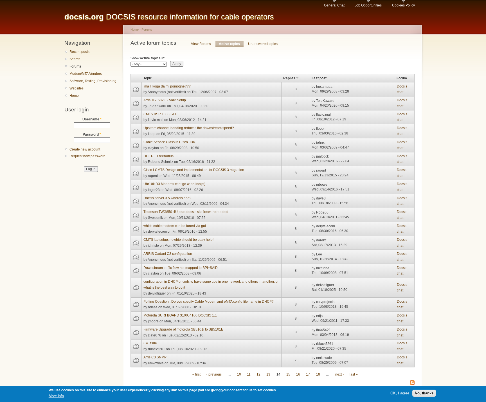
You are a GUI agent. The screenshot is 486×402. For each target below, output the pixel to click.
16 (298, 374)
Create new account (84, 149)
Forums (75, 66)
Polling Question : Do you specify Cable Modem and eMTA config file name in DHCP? (208, 302)
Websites (76, 88)
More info (56, 396)
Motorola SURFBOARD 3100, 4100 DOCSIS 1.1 (180, 315)
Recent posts (79, 52)
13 (268, 374)
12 (258, 374)
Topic (147, 78)
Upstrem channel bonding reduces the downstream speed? (188, 128)
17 (308, 374)
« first (196, 374)
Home (74, 96)
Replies (289, 78)
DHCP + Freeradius (158, 156)
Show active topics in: (147, 58)
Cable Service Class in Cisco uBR (169, 142)
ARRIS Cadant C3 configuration (167, 254)
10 (239, 374)
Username (92, 119)
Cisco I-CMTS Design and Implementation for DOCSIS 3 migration (193, 170)
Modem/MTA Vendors (85, 74)
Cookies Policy (403, 5)
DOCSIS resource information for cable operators (169, 16)
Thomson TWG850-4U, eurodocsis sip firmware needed (185, 212)
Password (92, 134)
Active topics (231, 44)
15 (288, 374)
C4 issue (150, 343)
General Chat (334, 5)
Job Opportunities (368, 5)
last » (354, 374)
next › (339, 374)
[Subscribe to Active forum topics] (412, 383)
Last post (319, 78)
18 (318, 374)
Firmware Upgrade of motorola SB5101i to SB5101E (183, 329)
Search (74, 59)
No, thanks (424, 393)
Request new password (87, 156)
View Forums (201, 44)
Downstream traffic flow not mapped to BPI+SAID (180, 268)
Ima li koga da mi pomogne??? (167, 86)
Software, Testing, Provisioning (92, 81)
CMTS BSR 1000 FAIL (160, 114)
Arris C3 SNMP (154, 357)
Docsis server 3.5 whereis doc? (167, 198)
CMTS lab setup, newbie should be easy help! (178, 240)
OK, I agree (399, 393)
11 (249, 374)
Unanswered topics (263, 44)
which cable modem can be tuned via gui (174, 226)
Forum (402, 78)
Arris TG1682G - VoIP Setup (164, 100)
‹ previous (214, 374)
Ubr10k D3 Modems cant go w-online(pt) (174, 184)
